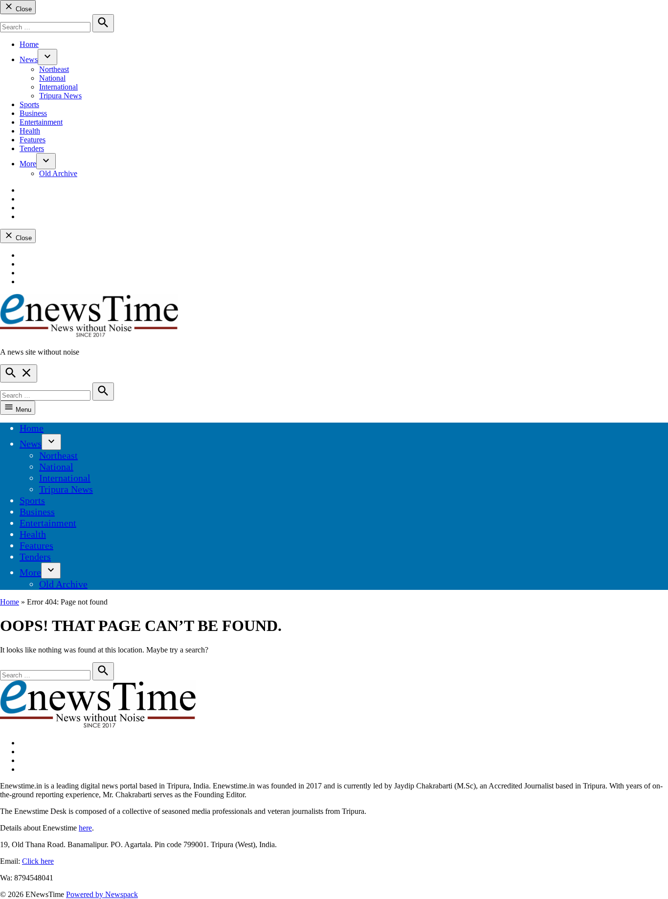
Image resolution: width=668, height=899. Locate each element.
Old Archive (58, 173)
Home (29, 44)
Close (23, 9)
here (85, 828)
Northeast (54, 69)
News (29, 59)
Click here (38, 861)
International (58, 87)
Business (33, 113)
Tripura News (60, 95)
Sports (29, 104)
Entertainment (41, 122)
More (28, 163)
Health (30, 131)
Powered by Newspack (102, 894)
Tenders (32, 148)
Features (32, 139)
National (52, 78)
